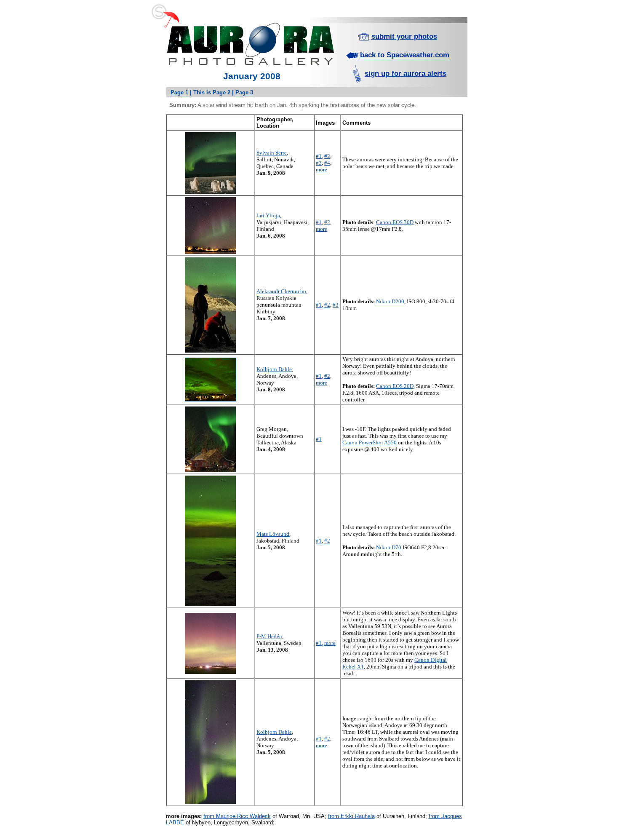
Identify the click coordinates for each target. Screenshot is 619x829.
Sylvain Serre (271, 153)
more (321, 169)
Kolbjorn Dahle (274, 369)
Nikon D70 (388, 547)
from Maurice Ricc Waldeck (237, 816)
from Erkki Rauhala (351, 816)
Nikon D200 (390, 301)
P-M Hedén (269, 636)
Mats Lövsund (272, 534)
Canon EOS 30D (395, 222)
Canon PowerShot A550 (369, 442)
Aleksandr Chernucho (281, 291)
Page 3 (244, 92)
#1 (319, 156)
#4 (327, 163)
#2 (327, 156)
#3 (319, 163)
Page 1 (179, 92)
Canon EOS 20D (395, 386)
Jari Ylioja (268, 215)
